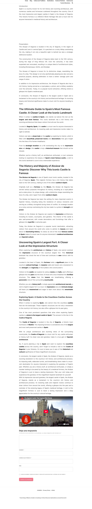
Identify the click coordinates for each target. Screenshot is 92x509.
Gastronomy (70, 0)
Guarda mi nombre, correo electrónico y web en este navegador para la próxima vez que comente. (43, 474)
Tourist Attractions (65, 3)
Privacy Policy (46, 490)
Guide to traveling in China (38, 497)
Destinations (50, 0)
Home (26, 0)
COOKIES (39, 490)
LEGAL (53, 490)
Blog (31, 0)
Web (20, 465)
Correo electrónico (25, 457)
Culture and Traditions (39, 0)
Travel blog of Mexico (25, 497)
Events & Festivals (60, 0)
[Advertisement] (46, 31)
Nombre (21, 449)
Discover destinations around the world (56, 497)
